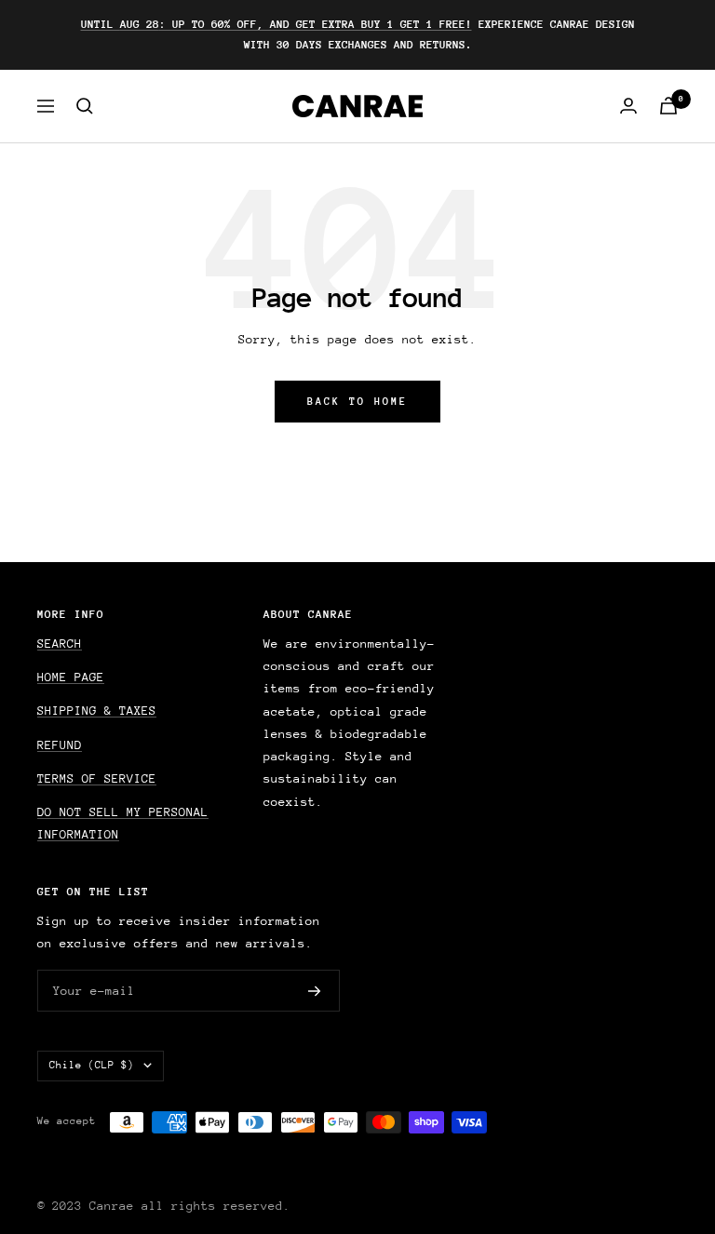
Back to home (357, 402)
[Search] (84, 106)
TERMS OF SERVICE (96, 778)
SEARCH (59, 644)
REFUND (59, 745)
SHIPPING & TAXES (96, 711)
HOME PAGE (70, 677)
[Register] (314, 991)
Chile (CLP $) (91, 1065)
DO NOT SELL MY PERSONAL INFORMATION (123, 823)
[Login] (628, 106)
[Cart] (668, 105)
